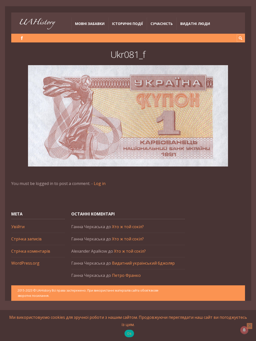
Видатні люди (195, 23)
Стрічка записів (26, 239)
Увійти (17, 226)
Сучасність (161, 23)
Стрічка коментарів (30, 251)
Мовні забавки (89, 23)
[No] (249, 326)
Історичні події (127, 23)
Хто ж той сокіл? (128, 226)
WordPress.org (25, 263)
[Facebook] (22, 38)
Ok (129, 334)
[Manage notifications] (244, 330)
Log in (100, 183)
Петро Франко (126, 275)
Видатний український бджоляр (143, 263)
